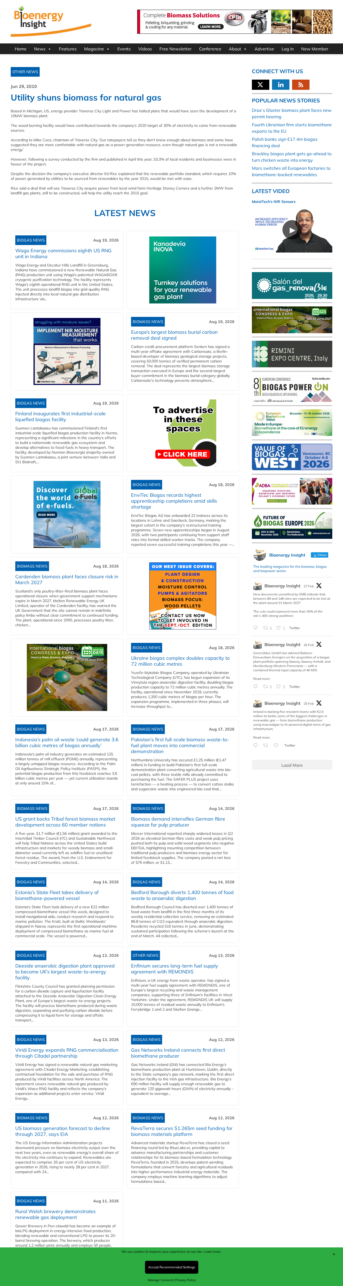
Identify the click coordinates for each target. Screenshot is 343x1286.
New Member (314, 48)
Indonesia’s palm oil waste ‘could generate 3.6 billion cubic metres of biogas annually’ (66, 742)
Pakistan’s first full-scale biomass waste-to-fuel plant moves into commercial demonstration (180, 745)
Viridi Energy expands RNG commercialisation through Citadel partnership (66, 1053)
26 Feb (309, 645)
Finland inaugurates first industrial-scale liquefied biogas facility (60, 416)
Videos (145, 48)
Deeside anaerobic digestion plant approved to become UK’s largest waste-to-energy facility (65, 972)
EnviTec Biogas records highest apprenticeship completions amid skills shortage (174, 501)
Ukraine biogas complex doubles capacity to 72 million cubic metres (180, 661)
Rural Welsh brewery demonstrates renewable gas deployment (55, 1214)
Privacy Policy (185, 1280)
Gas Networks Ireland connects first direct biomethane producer (178, 1053)
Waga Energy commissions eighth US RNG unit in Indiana (63, 253)
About (235, 48)
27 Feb (309, 586)
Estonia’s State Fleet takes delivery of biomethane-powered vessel (57, 895)
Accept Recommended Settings (171, 1267)
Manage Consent (160, 1280)
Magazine (94, 48)
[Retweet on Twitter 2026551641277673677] (267, 745)
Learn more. (213, 1252)
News (40, 48)
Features (68, 48)
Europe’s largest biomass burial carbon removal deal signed (174, 335)
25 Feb (309, 704)
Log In (288, 48)
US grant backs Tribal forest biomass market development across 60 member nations (65, 822)
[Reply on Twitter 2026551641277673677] (257, 745)
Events (124, 48)
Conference (210, 48)
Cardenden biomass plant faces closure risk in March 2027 (66, 579)
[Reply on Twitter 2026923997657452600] (257, 687)
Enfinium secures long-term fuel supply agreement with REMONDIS (174, 969)
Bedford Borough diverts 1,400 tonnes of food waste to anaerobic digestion (182, 895)
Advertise (264, 48)
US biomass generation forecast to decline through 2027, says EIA (62, 1131)
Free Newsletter (175, 48)
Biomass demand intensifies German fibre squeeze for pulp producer (178, 822)
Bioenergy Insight (282, 585)
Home (21, 48)
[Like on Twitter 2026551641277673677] (277, 745)
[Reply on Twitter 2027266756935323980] (257, 628)
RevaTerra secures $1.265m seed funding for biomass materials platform (182, 1131)
